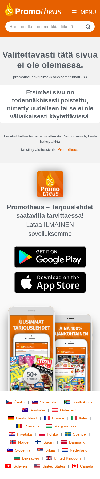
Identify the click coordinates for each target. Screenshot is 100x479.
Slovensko (48, 402)
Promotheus (68, 149)
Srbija (50, 450)
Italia (83, 418)
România (31, 426)
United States (53, 466)
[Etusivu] (33, 9)
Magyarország (66, 426)
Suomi (48, 442)
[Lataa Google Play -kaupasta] (50, 257)
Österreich (69, 410)
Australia (37, 410)
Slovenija (22, 450)
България (30, 458)
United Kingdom (67, 458)
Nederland (78, 450)
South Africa (82, 402)
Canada (86, 466)
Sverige (79, 434)
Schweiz (20, 466)
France (58, 418)
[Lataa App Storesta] (50, 282)
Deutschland (26, 418)
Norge (23, 442)
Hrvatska (24, 434)
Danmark (77, 442)
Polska (52, 434)
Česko (19, 402)
